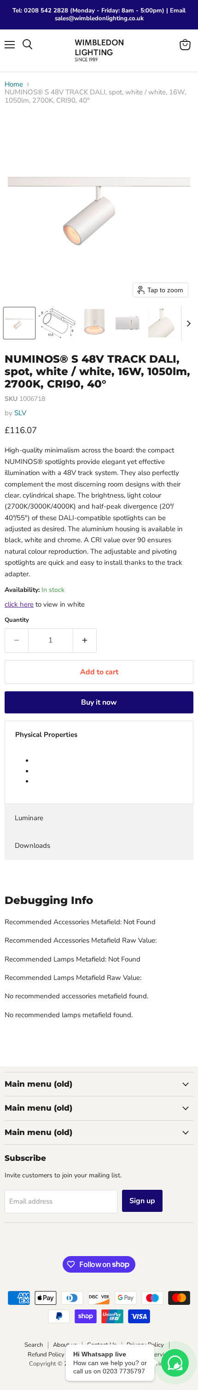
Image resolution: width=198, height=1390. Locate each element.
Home (14, 84)
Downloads (32, 845)
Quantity (17, 620)
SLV (20, 412)
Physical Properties (46, 734)
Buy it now (99, 702)
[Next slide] (188, 323)
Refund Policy (46, 1354)
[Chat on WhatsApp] (175, 1363)
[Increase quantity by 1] (85, 640)
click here (19, 604)
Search (33, 1345)
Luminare (29, 817)
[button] (19, 323)
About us (65, 1345)
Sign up (142, 1201)
